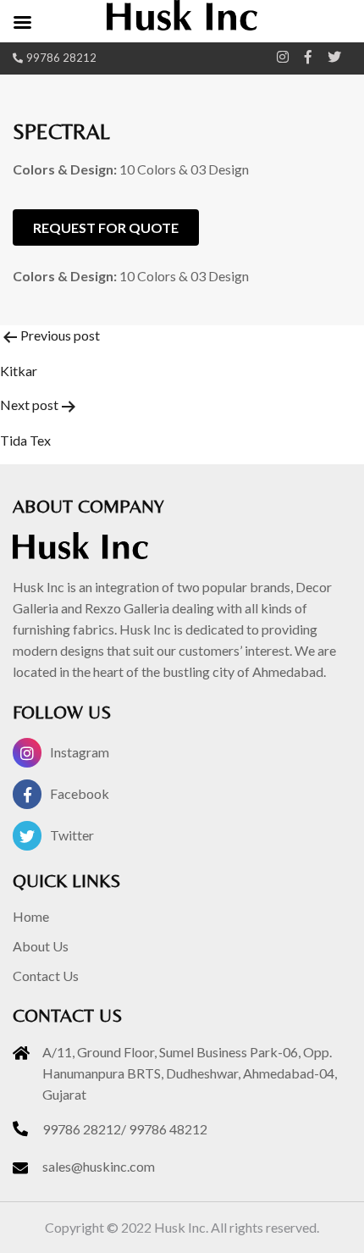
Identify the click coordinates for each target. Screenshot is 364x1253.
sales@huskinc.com (98, 1166)
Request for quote (106, 227)
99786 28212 (61, 57)
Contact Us (46, 975)
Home (31, 916)
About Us (41, 946)
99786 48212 (168, 1129)
